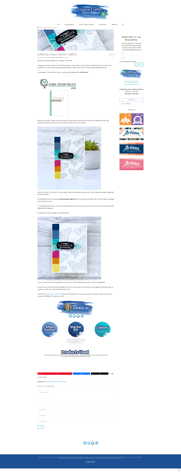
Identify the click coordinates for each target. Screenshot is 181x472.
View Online (128, 93)
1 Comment (66, 57)
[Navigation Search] (122, 24)
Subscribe (139, 64)
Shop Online (135, 93)
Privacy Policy (90, 464)
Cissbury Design (90, 462)
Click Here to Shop (131, 82)
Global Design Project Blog (53, 294)
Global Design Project (42, 57)
